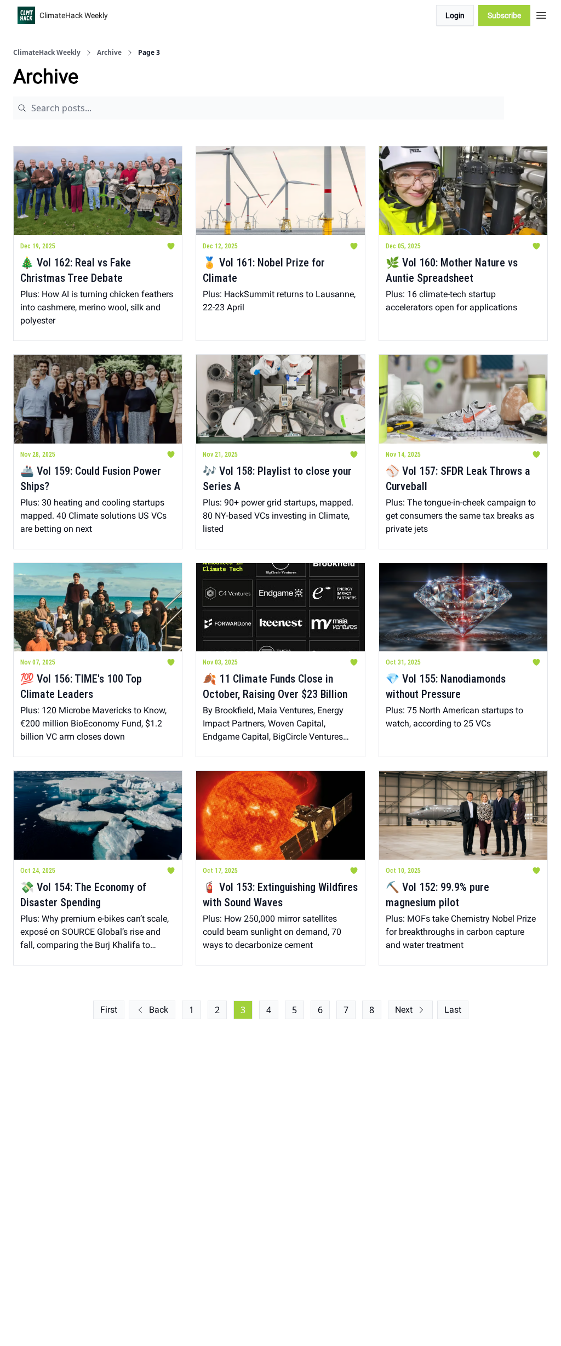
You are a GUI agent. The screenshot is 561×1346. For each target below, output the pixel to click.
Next (404, 1009)
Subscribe (504, 15)
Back (158, 1009)
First (108, 1009)
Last (452, 1009)
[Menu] (541, 13)
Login (455, 15)
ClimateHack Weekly (47, 52)
